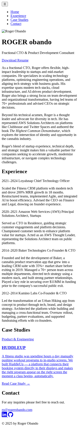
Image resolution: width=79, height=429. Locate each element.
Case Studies (19, 20)
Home (15, 12)
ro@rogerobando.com (17, 410)
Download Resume (15, 60)
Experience (18, 16)
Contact (16, 24)
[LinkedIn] (5, 416)
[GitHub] (10, 416)
